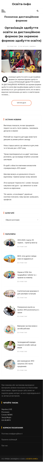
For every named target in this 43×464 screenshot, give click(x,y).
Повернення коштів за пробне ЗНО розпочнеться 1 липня (28, 309)
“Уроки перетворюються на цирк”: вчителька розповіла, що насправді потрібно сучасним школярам (21, 156)
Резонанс (5, 412)
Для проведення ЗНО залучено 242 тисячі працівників (25, 363)
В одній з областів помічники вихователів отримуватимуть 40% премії (20, 167)
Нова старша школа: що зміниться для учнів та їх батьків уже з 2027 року (21, 147)
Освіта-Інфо (21, 4)
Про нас (4, 446)
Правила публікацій (9, 439)
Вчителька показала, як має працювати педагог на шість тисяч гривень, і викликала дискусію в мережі (21, 128)
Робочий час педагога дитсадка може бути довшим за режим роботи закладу (20, 138)
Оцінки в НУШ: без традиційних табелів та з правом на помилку (26, 274)
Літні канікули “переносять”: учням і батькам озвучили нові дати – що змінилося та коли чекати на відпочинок (21, 185)
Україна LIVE (6, 409)
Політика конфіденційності (11, 434)
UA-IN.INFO (6, 420)
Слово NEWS (7, 415)
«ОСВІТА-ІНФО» (32, 459)
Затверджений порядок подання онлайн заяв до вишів (26, 344)
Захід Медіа (6, 417)
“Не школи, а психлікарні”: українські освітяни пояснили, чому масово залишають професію (21, 196)
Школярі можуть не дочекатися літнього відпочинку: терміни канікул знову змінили (20, 175)
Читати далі (21, 103)
